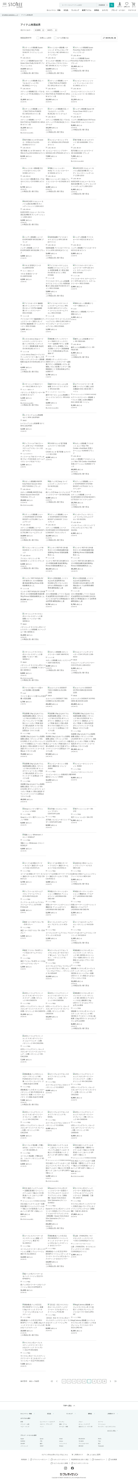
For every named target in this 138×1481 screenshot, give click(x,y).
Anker (61, 1438)
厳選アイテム (86, 10)
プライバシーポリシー (40, 1459)
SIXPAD (23, 1441)
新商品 (96, 10)
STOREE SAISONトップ (10, 15)
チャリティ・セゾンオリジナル (106, 1426)
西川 (99, 1443)
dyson (41, 1438)
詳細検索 (102, 5)
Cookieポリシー (100, 1459)
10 (104, 1381)
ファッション (102, 1424)
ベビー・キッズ (25, 1426)
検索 (111, 5)
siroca (61, 1441)
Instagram (65, 1468)
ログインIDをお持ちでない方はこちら (55, 1454)
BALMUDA (82, 1438)
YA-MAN (81, 1441)
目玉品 (66, 10)
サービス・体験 (63, 1426)
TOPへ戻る (67, 1406)
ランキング (75, 10)
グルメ (80, 1421)
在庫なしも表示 (45, 38)
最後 (115, 1381)
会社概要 (114, 1459)
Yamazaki (101, 1446)
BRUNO (81, 1446)
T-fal (99, 1441)
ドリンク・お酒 (25, 1424)
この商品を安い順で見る (30, 73)
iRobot (61, 1446)
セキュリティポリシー (60, 1459)
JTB (41, 1441)
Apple (22, 1438)
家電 (22, 1421)
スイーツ (100, 1421)
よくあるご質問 (95, 1454)
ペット (42, 1426)
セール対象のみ (63, 38)
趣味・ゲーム (63, 1424)
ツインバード (63, 1443)
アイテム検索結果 (27, 15)
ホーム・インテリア (84, 1424)
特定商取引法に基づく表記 (80, 1459)
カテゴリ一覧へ (111, 1430)
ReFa (99, 1438)
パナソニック (24, 1446)
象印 (41, 1443)
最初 (52, 1381)
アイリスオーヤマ (84, 1443)
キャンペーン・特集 (54, 10)
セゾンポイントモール (81, 1463)
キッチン (61, 1421)
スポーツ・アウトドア (46, 1424)
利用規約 (24, 1459)
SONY (41, 1446)
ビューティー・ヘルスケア (47, 1421)
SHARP (23, 1443)
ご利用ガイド (111, 1413)
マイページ (132, 10)
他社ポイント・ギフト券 (85, 1426)
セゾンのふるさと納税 (60, 1463)
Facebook (72, 1468)
